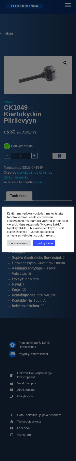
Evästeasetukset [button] (19, 243)
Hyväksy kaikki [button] (44, 243)
